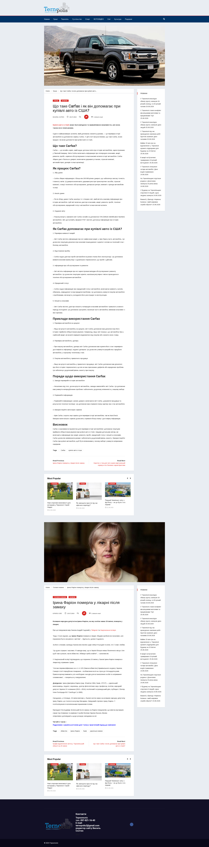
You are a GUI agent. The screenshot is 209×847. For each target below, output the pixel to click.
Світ (109, 19)
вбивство (64, 731)
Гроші (55, 19)
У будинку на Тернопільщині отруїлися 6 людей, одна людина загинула (150, 192)
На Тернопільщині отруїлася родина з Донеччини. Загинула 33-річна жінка (150, 181)
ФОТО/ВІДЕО (99, 19)
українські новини (96, 731)
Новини (47, 19)
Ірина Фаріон (75, 731)
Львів (85, 731)
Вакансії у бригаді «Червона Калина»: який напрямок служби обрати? (150, 202)
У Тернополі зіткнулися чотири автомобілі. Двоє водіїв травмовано (149, 169)
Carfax (63, 450)
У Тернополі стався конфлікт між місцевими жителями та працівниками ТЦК (150, 113)
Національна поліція (108, 630)
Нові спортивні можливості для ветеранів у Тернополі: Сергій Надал (59, 505)
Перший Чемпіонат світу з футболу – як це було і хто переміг (115, 502)
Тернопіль (65, 19)
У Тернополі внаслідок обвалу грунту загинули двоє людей (150, 124)
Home (48, 91)
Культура (117, 19)
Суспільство (77, 19)
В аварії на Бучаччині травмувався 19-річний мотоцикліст (148, 160)
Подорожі (128, 19)
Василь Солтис (58, 117)
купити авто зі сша (75, 450)
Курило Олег (57, 613)
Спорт (87, 19)
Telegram (94, 630)
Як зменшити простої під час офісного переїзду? (87, 504)
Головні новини (58, 587)
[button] (128, 479)
